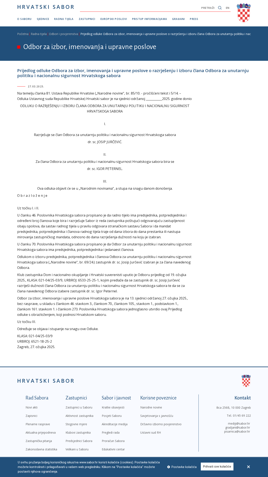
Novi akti (31, 407)
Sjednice (43, 19)
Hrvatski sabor (46, 6)
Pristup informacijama (149, 19)
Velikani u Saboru (77, 449)
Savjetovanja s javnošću (156, 416)
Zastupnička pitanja (39, 441)
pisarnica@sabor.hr (237, 431)
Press (194, 19)
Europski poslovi (113, 19)
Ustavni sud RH (150, 432)
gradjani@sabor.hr (237, 427)
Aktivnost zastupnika (79, 416)
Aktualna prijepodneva (41, 432)
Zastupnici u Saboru (79, 407)
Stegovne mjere (76, 424)
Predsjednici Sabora (79, 441)
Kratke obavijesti (113, 407)
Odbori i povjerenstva (63, 34)
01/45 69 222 (242, 415)
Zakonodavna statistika (41, 449)
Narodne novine (151, 407)
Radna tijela (63, 19)
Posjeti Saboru (112, 416)
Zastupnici (87, 19)
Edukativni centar (113, 449)
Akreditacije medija (115, 424)
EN (227, 8)
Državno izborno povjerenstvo (161, 424)
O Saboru (24, 19)
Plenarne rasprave (38, 424)
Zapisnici (31, 416)
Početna (22, 34)
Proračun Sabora (113, 441)
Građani (178, 19)
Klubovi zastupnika (78, 432)
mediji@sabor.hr (239, 423)
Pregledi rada (111, 432)
